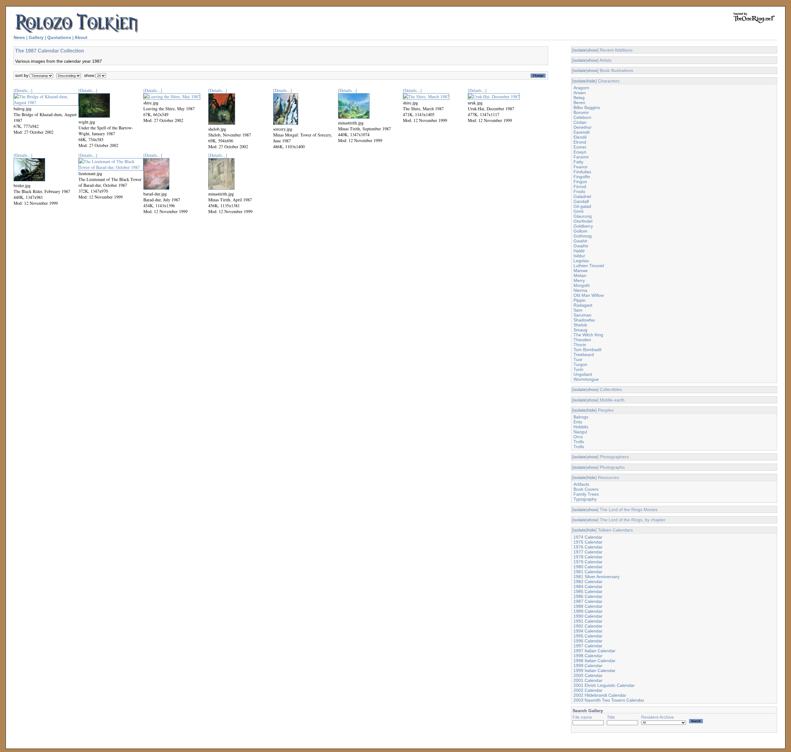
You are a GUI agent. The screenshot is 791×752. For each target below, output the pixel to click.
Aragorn (581, 87)
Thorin (579, 344)
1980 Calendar (588, 566)
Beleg (579, 97)
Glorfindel (582, 221)
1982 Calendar (588, 581)
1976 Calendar (588, 546)
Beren (579, 102)
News (19, 37)
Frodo (579, 191)
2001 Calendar (588, 680)
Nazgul (580, 431)
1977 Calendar (588, 551)
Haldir (579, 250)
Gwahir (580, 240)
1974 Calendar (588, 537)
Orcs (578, 436)
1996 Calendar (588, 640)
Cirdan (579, 122)
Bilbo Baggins (586, 107)
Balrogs (580, 416)
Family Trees (586, 494)
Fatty (578, 161)
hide (591, 80)
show (592, 50)
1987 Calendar (588, 601)
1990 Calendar (588, 616)
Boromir (581, 112)
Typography (585, 499)
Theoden (582, 339)
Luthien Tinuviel (588, 265)
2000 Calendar (588, 675)
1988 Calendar (588, 606)
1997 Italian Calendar (594, 650)
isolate (579, 50)
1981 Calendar (588, 571)
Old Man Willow (588, 295)
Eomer (579, 147)
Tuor (577, 359)
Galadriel (582, 196)
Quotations (59, 37)
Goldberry (583, 226)
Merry (579, 280)
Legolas (581, 260)
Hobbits (580, 426)
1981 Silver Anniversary (596, 576)
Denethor (582, 127)
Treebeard (583, 354)
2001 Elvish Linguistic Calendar (604, 685)
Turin (578, 369)
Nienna (580, 290)
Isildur (579, 255)
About (80, 37)
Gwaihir (580, 245)
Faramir (581, 156)
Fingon (580, 181)
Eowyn (579, 151)
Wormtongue (586, 379)
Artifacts (581, 484)
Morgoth (581, 285)
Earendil (581, 132)
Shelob (580, 324)
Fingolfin (581, 176)
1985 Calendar (588, 591)
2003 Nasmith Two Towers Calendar (608, 700)
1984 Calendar (588, 586)
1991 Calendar (588, 621)
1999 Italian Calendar (594, 670)
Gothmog (582, 235)
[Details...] (23, 90)
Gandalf (581, 201)
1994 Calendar (588, 630)
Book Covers (586, 489)
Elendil (579, 137)
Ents (577, 421)
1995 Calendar (588, 635)
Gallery (36, 37)
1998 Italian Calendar (594, 660)
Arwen (579, 92)
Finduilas (582, 171)
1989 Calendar (588, 611)
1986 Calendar (588, 596)
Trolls (578, 441)
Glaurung (582, 216)
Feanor (580, 166)
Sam (577, 310)
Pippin (579, 300)
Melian (579, 275)
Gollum (580, 231)
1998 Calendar (588, 655)
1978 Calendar (588, 556)
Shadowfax (584, 319)
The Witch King (588, 334)
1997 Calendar (588, 645)
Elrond (579, 142)
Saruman (582, 315)
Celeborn (582, 117)
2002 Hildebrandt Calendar (599, 695)
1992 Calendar (588, 626)
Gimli (578, 211)
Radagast (582, 305)
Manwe (580, 270)
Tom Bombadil (587, 349)
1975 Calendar (588, 542)
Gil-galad (582, 206)
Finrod (579, 186)
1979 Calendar (588, 561)
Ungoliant (582, 374)
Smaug (580, 329)
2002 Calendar (588, 690)
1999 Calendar (588, 665)
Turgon (580, 364)
